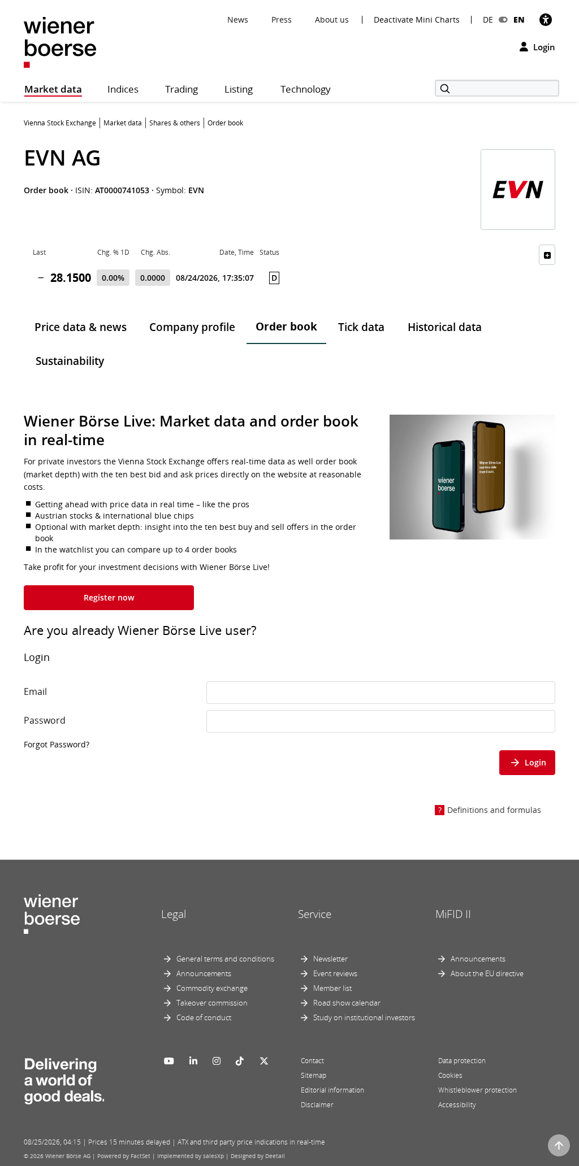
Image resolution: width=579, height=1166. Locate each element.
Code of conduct (203, 1017)
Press (281, 19)
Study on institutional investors (364, 1017)
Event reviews (335, 973)
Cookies (450, 1075)
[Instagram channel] (217, 1061)
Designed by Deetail (258, 1156)
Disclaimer (317, 1105)
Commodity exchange (212, 988)
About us (332, 19)
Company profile (192, 327)
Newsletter (330, 959)
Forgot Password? (56, 744)
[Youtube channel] (169, 1061)
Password (45, 720)
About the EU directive (487, 973)
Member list (332, 988)
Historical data (445, 327)
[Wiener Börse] (60, 41)
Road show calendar (347, 1003)
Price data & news (80, 327)
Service (314, 914)
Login (543, 47)
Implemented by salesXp (190, 1156)
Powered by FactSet (123, 1156)
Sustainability (70, 361)
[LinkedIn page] (193, 1061)
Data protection (462, 1060)
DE (488, 19)
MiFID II (453, 914)
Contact (312, 1060)
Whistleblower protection (477, 1090)
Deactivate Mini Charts (417, 20)
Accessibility (457, 1105)
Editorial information (332, 1090)
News (237, 19)
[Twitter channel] (264, 1061)
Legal (173, 914)
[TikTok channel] (240, 1061)
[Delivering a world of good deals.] (64, 1078)
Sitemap (313, 1075)
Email (35, 691)
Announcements (203, 973)
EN (519, 19)
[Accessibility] (545, 19)
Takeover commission (212, 1003)
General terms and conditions (225, 959)
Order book (286, 326)
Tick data (361, 327)
